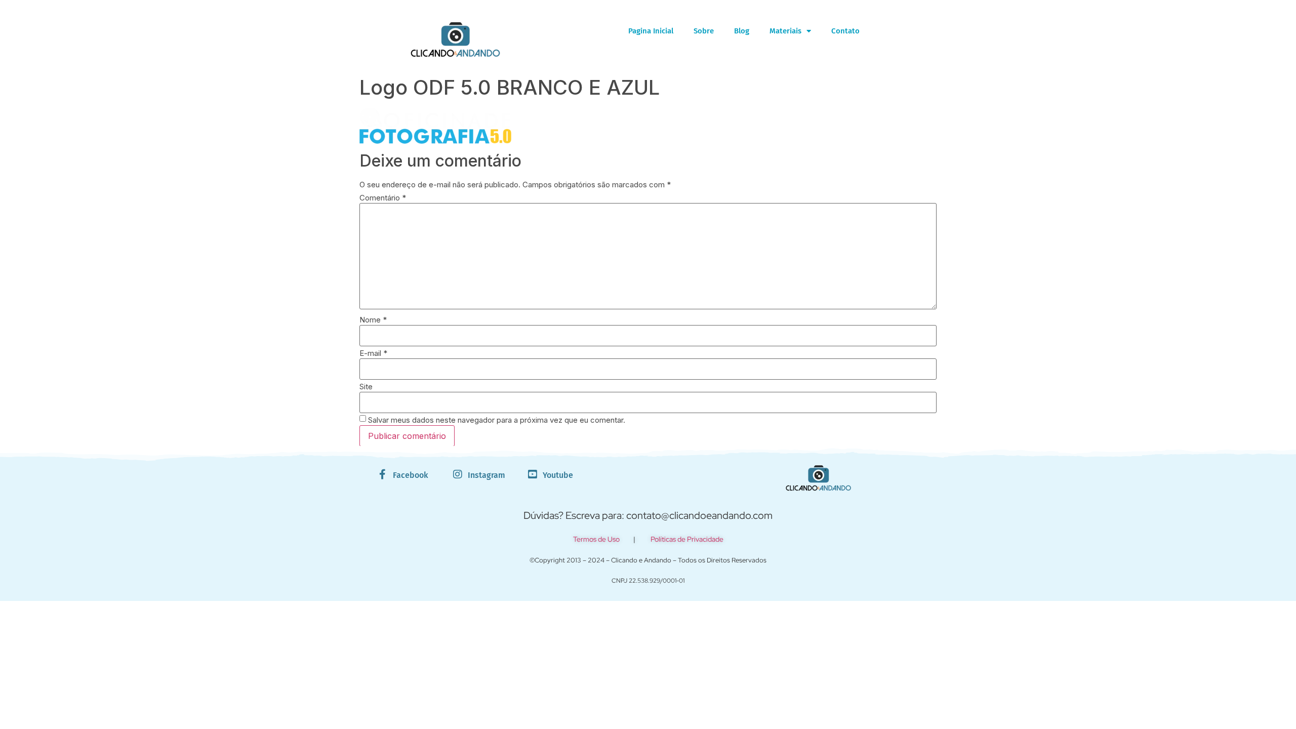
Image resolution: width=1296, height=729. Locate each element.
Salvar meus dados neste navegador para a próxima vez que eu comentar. (496, 420)
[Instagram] (458, 474)
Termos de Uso (596, 539)
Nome (373, 319)
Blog (741, 30)
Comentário (382, 197)
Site (366, 386)
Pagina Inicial (650, 30)
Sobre (704, 30)
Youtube (558, 475)
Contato (845, 30)
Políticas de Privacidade (687, 539)
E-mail (373, 353)
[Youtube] (533, 474)
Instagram (486, 475)
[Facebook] (383, 474)
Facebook (410, 475)
